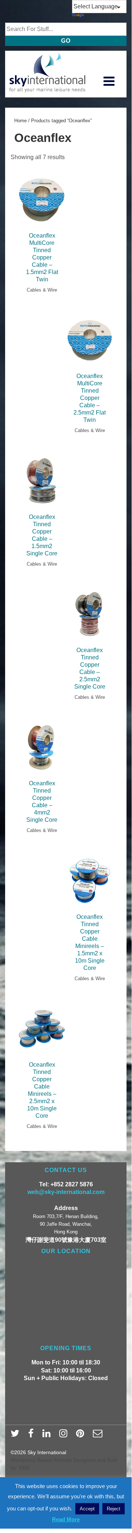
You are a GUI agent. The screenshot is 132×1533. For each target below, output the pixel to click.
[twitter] (17, 1435)
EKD (24, 1468)
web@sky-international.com (66, 1192)
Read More (66, 1519)
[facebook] (32, 1435)
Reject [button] (113, 1508)
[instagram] (65, 1435)
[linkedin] (48, 1435)
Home (20, 120)
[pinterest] (81, 1435)
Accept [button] (87, 1508)
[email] (98, 1435)
